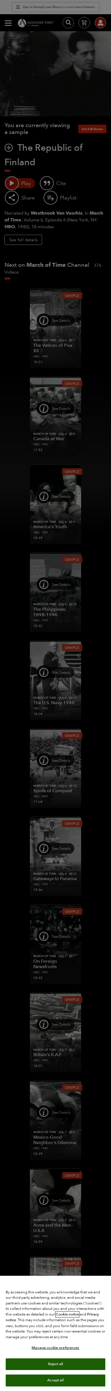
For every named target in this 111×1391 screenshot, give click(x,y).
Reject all (55, 1364)
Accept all (55, 1380)
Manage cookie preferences (55, 1347)
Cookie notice (67, 1314)
